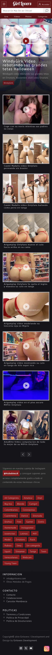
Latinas (24, 533)
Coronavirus (29, 509)
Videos (17, 16)
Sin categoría (33, 545)
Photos (28, 16)
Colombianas (11, 509)
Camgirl (33, 504)
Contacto (11, 594)
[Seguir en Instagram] (21, 648)
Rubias (8, 545)
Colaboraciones (14, 598)
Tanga (33, 551)
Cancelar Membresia (16, 601)
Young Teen (11, 563)
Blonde (20, 504)
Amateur (28, 498)
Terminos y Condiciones (18, 614)
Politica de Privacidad (17, 617)
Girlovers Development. (25, 640)
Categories (42, 16)
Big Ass (8, 504)
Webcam (27, 557)
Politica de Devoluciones (19, 621)
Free (19, 521)
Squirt (7, 551)
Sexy (19, 545)
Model (8, 539)
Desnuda (37, 515)
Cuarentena (10, 515)
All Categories (12, 498)
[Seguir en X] (26, 648)
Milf (35, 533)
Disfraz (8, 521)
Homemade (10, 527)
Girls (6, 16)
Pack (32, 539)
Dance (24, 515)
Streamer (20, 551)
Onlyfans (20, 539)
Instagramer (27, 527)
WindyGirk (8, 82)
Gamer (29, 521)
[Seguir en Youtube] (31, 648)
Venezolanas (11, 557)
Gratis (41, 521)
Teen (43, 551)
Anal (39, 498)
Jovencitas (10, 533)
